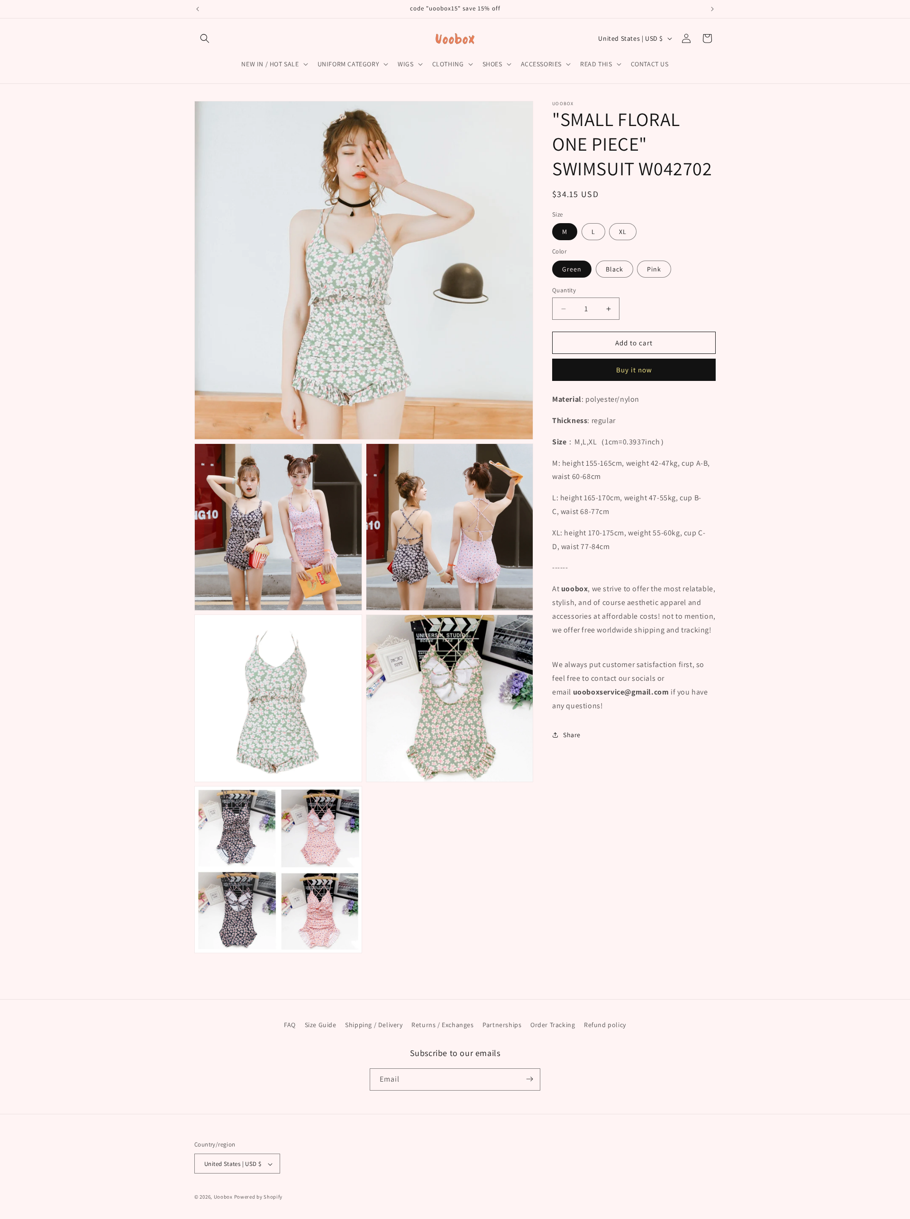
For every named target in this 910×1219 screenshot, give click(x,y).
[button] (204, 38)
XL (623, 231)
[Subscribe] (529, 1079)
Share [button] (572, 735)
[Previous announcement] (197, 9)
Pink (654, 269)
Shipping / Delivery (373, 1024)
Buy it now (634, 369)
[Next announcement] (712, 9)
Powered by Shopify (258, 1197)
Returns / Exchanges (442, 1024)
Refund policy (605, 1024)
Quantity (564, 290)
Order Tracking (552, 1024)
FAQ (290, 1024)
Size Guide (321, 1024)
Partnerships (501, 1024)
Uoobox (223, 1197)
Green (572, 269)
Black (614, 269)
